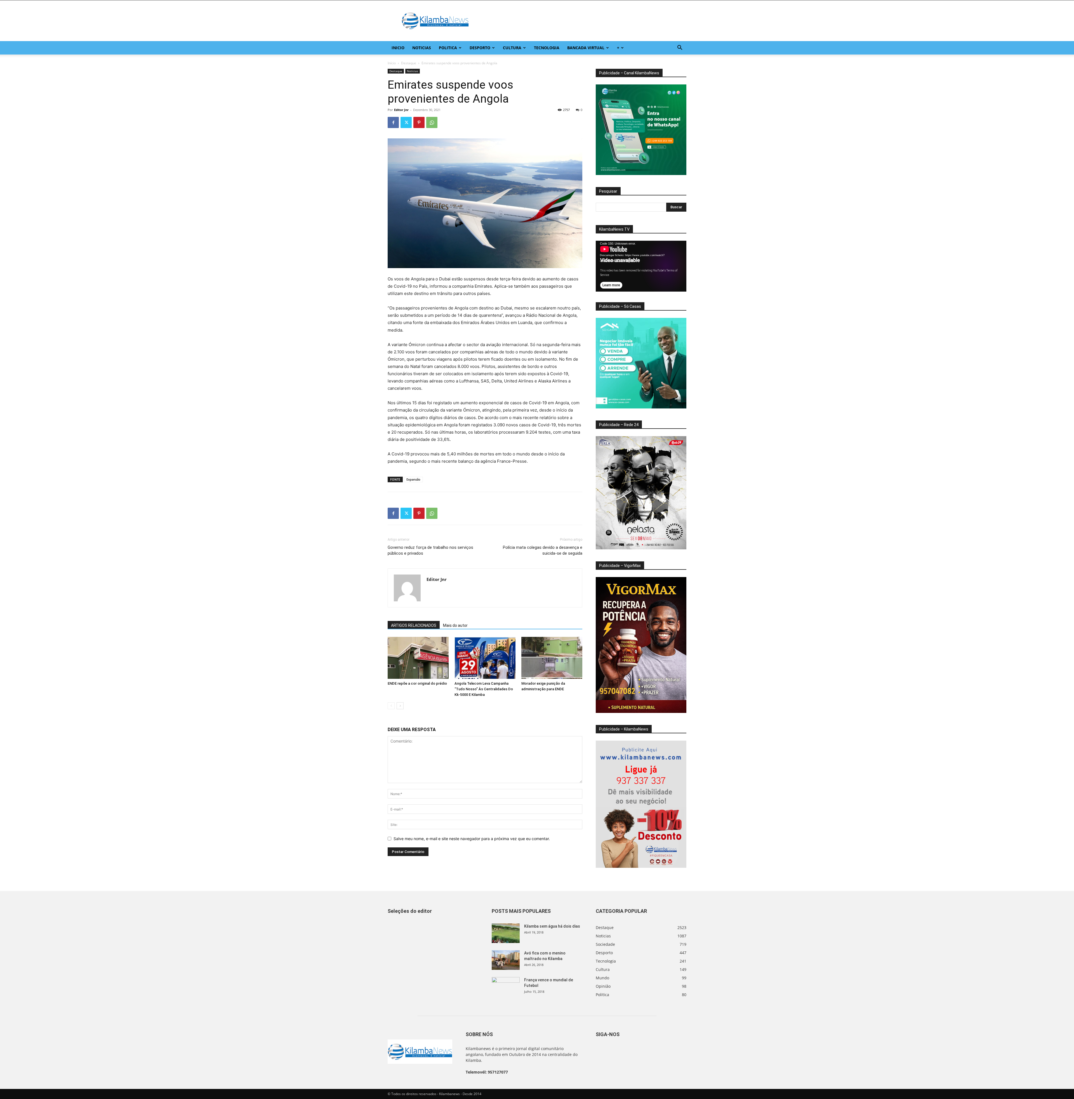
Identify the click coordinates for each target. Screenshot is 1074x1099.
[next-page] (400, 705)
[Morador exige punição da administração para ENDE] (551, 658)
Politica (448, 47)
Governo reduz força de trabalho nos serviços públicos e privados (430, 550)
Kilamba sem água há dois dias (552, 926)
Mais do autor (455, 625)
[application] (641, 266)
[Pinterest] (419, 122)
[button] (679, 48)
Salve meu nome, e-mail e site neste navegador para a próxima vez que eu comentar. (472, 838)
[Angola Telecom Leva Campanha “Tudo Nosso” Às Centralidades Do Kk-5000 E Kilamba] (484, 658)
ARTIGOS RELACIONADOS (413, 625)
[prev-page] (391, 705)
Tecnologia (546, 47)
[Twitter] (406, 122)
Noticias (421, 47)
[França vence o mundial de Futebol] (506, 987)
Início (392, 63)
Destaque (408, 63)
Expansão (413, 479)
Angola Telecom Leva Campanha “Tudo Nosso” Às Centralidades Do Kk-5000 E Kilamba (483, 689)
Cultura (512, 47)
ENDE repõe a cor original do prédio (417, 683)
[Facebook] (393, 122)
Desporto (480, 47)
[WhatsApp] (431, 122)
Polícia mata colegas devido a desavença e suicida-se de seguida (542, 550)
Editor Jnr (401, 110)
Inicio (398, 47)
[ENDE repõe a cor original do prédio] (418, 658)
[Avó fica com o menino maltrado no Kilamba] (506, 960)
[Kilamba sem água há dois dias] (506, 933)
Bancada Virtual (585, 47)
